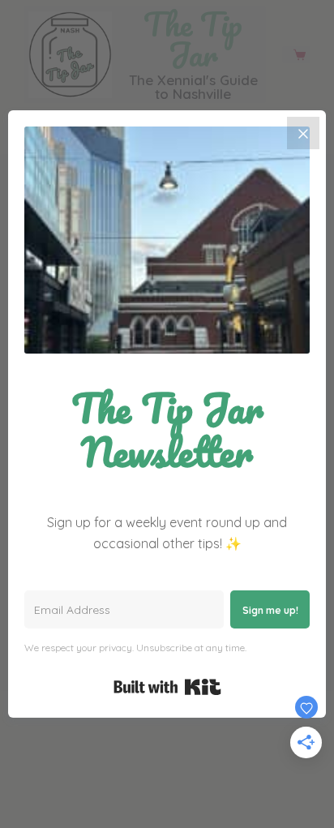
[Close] (303, 133)
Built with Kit (167, 686)
